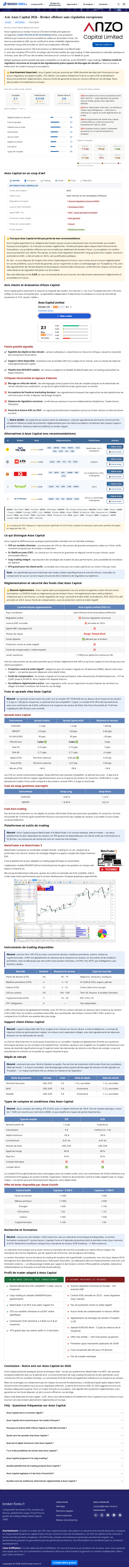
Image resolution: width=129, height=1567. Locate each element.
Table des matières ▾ (103, 44)
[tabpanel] (64, 207)
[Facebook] (107, 1515)
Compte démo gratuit (64, 1562)
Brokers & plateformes (55, 4)
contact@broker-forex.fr (105, 1506)
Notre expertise (64, 1515)
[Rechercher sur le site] (118, 4)
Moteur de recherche (66, 1519)
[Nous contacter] (123, 4)
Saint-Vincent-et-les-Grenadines (34, 34)
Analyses (103, 4)
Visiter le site (115, 447)
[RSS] (95, 1515)
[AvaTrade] (20, 450)
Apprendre (72, 4)
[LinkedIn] (113, 1515)
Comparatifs (37, 4)
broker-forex (14, 1503)
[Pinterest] (120, 1515)
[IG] (20, 475)
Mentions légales (64, 1510)
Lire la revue (115, 452)
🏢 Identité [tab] (15, 181)
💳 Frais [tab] (72, 181)
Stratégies (88, 4)
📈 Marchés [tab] (85, 181)
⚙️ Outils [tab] (59, 181)
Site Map (60, 1506)
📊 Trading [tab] (45, 181)
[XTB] (20, 463)
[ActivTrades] (20, 500)
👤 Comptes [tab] (30, 181)
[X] (101, 1515)
